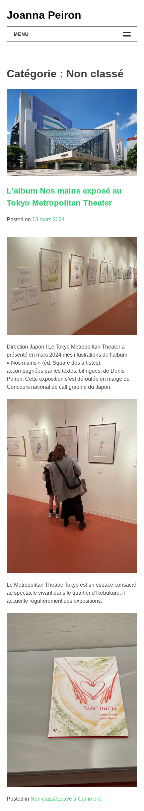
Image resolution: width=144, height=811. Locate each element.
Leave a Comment (79, 799)
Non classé (43, 799)
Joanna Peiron (44, 15)
